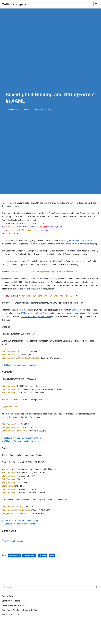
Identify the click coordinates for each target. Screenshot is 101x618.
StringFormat (29, 555)
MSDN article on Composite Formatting (19, 365)
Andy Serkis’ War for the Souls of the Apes (20, 610)
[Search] (96, 587)
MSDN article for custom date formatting (19, 524)
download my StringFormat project (36, 317)
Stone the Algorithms (11, 601)
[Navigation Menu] (96, 4)
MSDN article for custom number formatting (20, 441)
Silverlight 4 (28, 109)
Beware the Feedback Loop (14, 605)
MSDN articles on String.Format (35, 313)
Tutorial (42, 555)
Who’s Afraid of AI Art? (11, 615)
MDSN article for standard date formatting (20, 520)
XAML (36, 109)
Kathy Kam (76, 310)
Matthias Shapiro (14, 109)
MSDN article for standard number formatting (21, 438)
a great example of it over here (78, 240)
